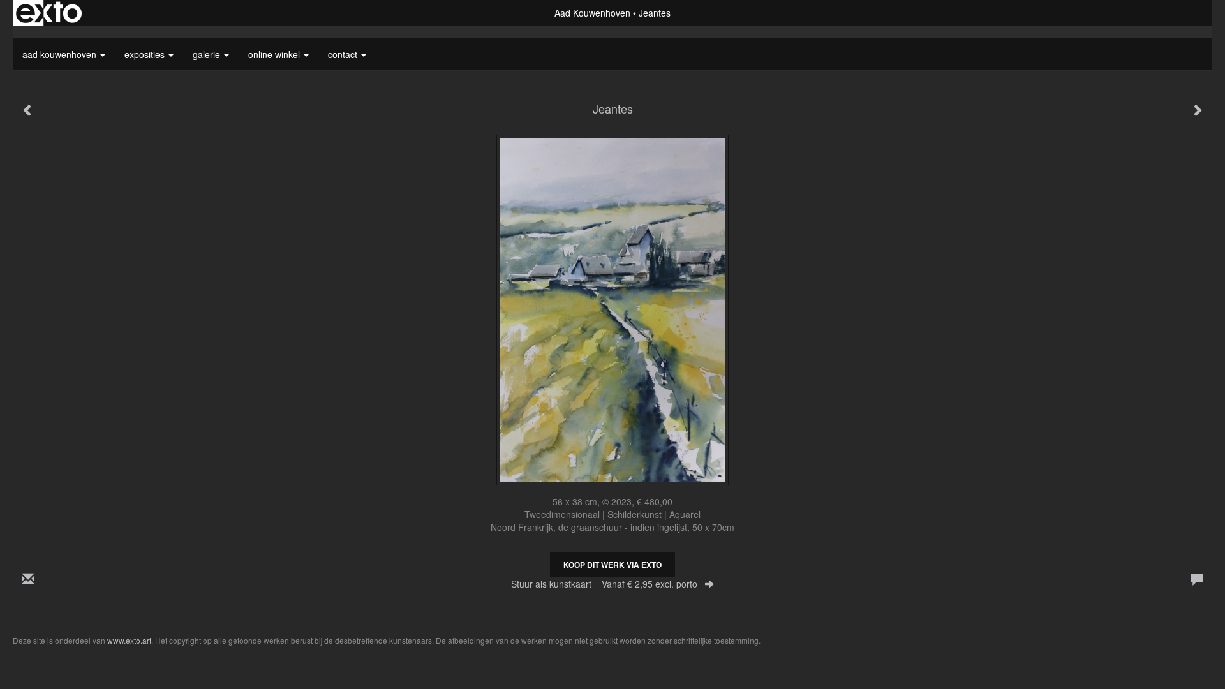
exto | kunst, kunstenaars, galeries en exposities (49, 13)
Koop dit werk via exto (612, 564)
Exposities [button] (145, 54)
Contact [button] (344, 54)
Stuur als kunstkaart (604, 583)
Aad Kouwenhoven (592, 12)
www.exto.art (129, 640)
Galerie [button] (208, 54)
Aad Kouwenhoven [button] (60, 54)
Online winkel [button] (275, 54)
